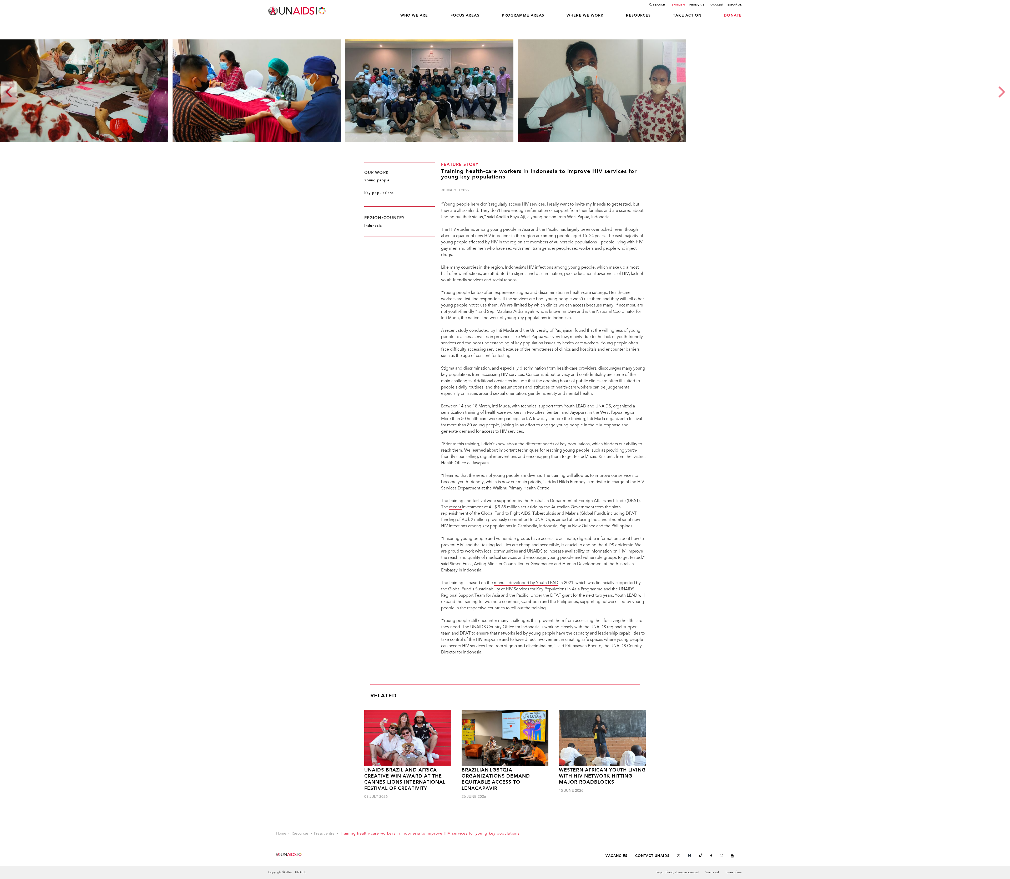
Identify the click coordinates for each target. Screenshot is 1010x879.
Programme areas (523, 15)
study (463, 331)
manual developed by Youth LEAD (526, 583)
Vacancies (616, 856)
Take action (687, 15)
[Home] (297, 11)
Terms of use (733, 872)
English (678, 4)
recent (455, 507)
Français (697, 4)
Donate (733, 15)
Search (659, 4)
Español (735, 4)
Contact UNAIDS (652, 856)
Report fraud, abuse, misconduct (677, 872)
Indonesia (373, 226)
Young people (377, 180)
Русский (716, 4)
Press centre (324, 834)
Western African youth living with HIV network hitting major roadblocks (602, 776)
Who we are (414, 15)
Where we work (585, 15)
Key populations (379, 193)
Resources (638, 15)
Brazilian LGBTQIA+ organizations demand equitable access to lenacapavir (496, 779)
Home (281, 834)
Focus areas (465, 15)
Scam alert (712, 872)
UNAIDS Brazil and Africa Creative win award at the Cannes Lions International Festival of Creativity (405, 779)
